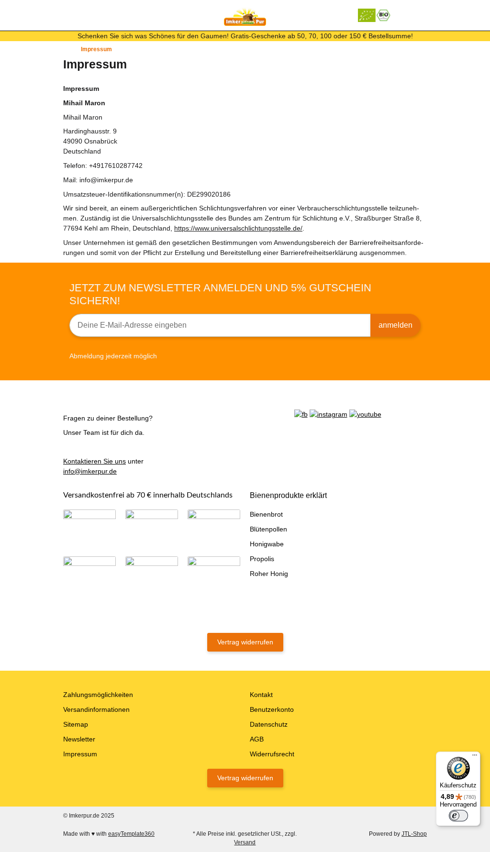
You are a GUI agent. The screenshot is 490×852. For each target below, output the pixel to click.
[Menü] (474, 757)
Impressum (80, 754)
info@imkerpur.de (90, 471)
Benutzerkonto (272, 709)
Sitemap (75, 724)
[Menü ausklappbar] (67, 15)
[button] (405, 15)
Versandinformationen (96, 709)
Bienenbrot (266, 514)
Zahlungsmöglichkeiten (98, 694)
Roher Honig (269, 573)
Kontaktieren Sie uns (94, 461)
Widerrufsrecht (272, 754)
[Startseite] (65, 49)
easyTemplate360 (131, 833)
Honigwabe (267, 544)
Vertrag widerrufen (245, 642)
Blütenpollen (268, 529)
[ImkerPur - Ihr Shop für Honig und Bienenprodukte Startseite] (245, 15)
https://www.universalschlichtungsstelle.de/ (238, 228)
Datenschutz (269, 724)
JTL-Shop (414, 833)
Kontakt (261, 694)
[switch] (458, 815)
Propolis (262, 559)
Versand (245, 842)
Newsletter (79, 739)
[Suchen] (85, 15)
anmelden (395, 325)
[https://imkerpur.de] (374, 15)
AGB (257, 739)
